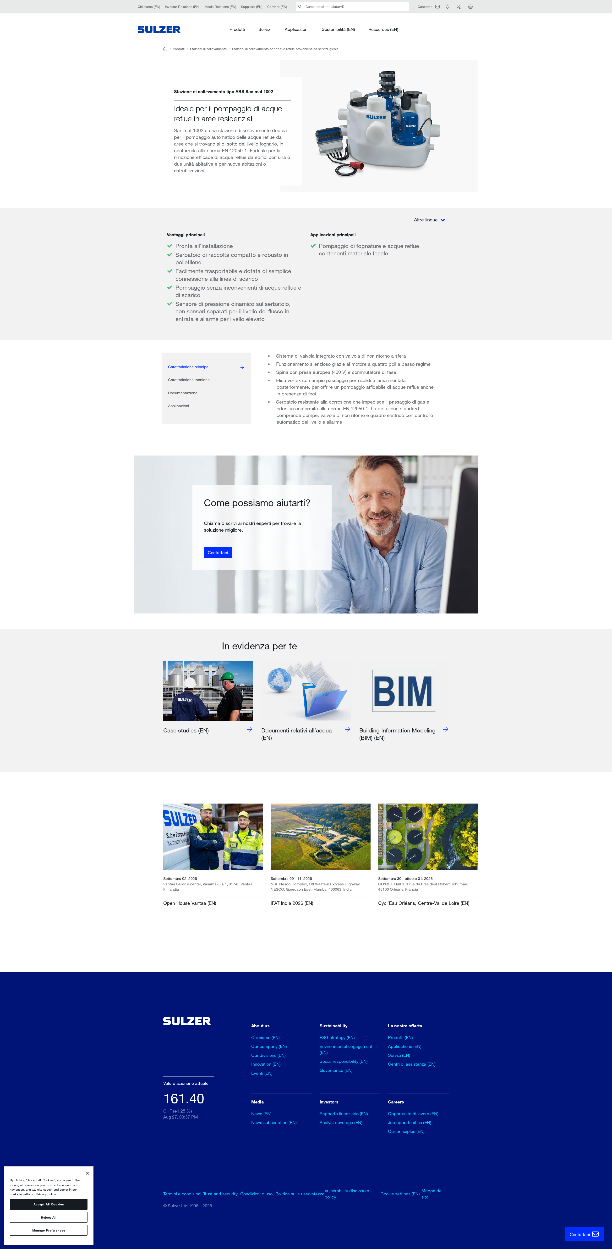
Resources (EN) (383, 29)
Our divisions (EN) (268, 1055)
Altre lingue (426, 219)
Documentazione (182, 392)
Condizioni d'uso (256, 1193)
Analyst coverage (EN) (341, 1122)
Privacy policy (46, 1194)
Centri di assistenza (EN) (412, 1064)
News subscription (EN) (274, 1122)
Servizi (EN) (399, 1055)
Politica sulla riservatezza (299, 1193)
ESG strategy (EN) (337, 1037)
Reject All (48, 1217)
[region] (48, 1205)
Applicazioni (296, 29)
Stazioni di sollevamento (208, 49)
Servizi (264, 29)
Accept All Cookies (48, 1204)
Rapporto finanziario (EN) (344, 1113)
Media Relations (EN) (220, 7)
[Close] (87, 1173)
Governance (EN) (336, 1070)
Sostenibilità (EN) (338, 29)
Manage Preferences (48, 1230)
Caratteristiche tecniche (189, 379)
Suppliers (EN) (251, 7)
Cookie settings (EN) (400, 1193)
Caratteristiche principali (189, 366)
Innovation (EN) (266, 1064)
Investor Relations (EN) (182, 7)
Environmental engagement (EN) (346, 1049)
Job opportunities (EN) (409, 1122)
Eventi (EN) (262, 1073)
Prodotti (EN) (400, 1037)
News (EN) (261, 1113)
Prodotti (237, 29)
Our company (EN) (269, 1046)
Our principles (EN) (406, 1131)
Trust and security (220, 1193)
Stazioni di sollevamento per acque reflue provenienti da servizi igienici (285, 49)
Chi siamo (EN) (149, 7)
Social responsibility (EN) (344, 1061)
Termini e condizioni (182, 1193)
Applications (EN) (404, 1046)
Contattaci (218, 552)
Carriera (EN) (277, 7)
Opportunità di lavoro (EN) (413, 1113)
